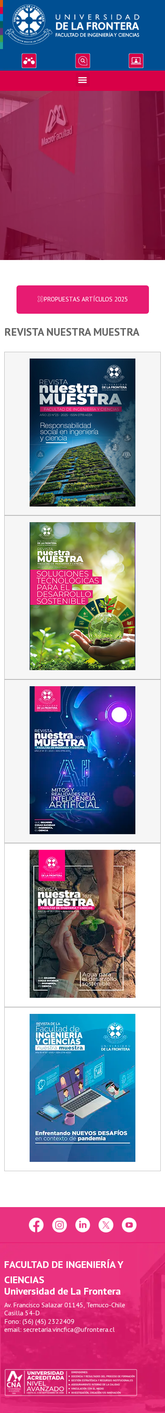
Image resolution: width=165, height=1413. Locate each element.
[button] (83, 80)
